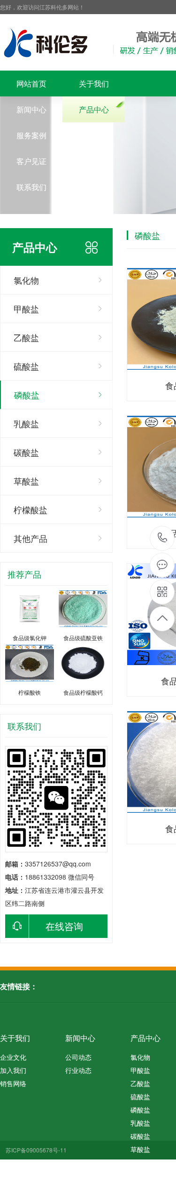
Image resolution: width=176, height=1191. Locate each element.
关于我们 (94, 83)
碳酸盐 (26, 452)
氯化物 (26, 280)
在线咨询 (64, 926)
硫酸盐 (26, 366)
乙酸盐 (26, 337)
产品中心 (94, 109)
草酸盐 (26, 481)
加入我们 (13, 1070)
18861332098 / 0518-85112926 (162, 538)
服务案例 (31, 135)
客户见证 (31, 161)
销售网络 (13, 1083)
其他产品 (30, 538)
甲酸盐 (26, 308)
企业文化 (13, 1057)
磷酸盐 (26, 395)
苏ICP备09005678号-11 (36, 1150)
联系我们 (31, 187)
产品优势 (94, 187)
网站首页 (31, 83)
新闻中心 (31, 109)
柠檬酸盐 (30, 509)
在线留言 (94, 161)
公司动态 (78, 1057)
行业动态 (78, 1070)
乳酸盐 (26, 423)
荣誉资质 (94, 135)
